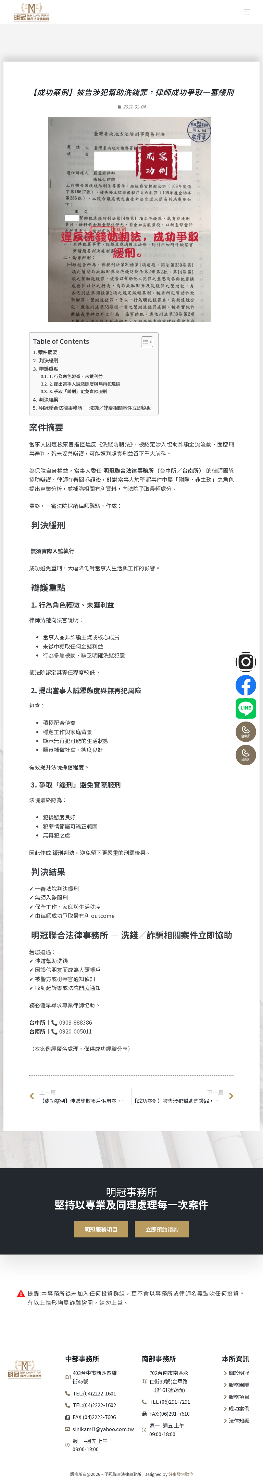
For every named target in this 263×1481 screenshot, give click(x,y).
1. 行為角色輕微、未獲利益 (75, 376)
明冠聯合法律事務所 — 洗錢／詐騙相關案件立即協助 (94, 407)
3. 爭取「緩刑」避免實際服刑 (77, 391)
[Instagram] (246, 662)
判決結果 (48, 399)
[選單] (247, 12)
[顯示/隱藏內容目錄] (143, 342)
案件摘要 (47, 351)
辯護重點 (48, 368)
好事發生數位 (180, 1474)
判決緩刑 (48, 360)
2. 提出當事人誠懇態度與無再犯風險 (84, 383)
